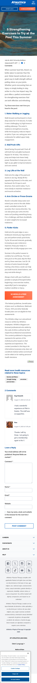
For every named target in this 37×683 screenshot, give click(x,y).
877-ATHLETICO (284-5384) (18, 638)
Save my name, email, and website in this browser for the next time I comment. (18, 514)
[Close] (28, 653)
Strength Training (11, 379)
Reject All (15, 674)
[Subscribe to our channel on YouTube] (22, 570)
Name (7, 487)
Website (8, 503)
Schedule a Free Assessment (18, 295)
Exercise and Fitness (12, 377)
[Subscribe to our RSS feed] (29, 570)
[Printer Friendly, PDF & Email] (30, 362)
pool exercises (10, 382)
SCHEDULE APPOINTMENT (27, 9)
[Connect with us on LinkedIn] (29, 563)
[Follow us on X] (15, 563)
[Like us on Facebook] (8, 563)
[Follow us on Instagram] (22, 563)
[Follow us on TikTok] (15, 570)
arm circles (23, 379)
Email (7, 495)
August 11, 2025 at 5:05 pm (22, 426)
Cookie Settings (15, 668)
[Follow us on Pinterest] (8, 570)
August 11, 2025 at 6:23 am (22, 400)
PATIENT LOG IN (9, 9)
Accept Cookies (15, 679)
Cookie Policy (21, 664)
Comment (9, 461)
